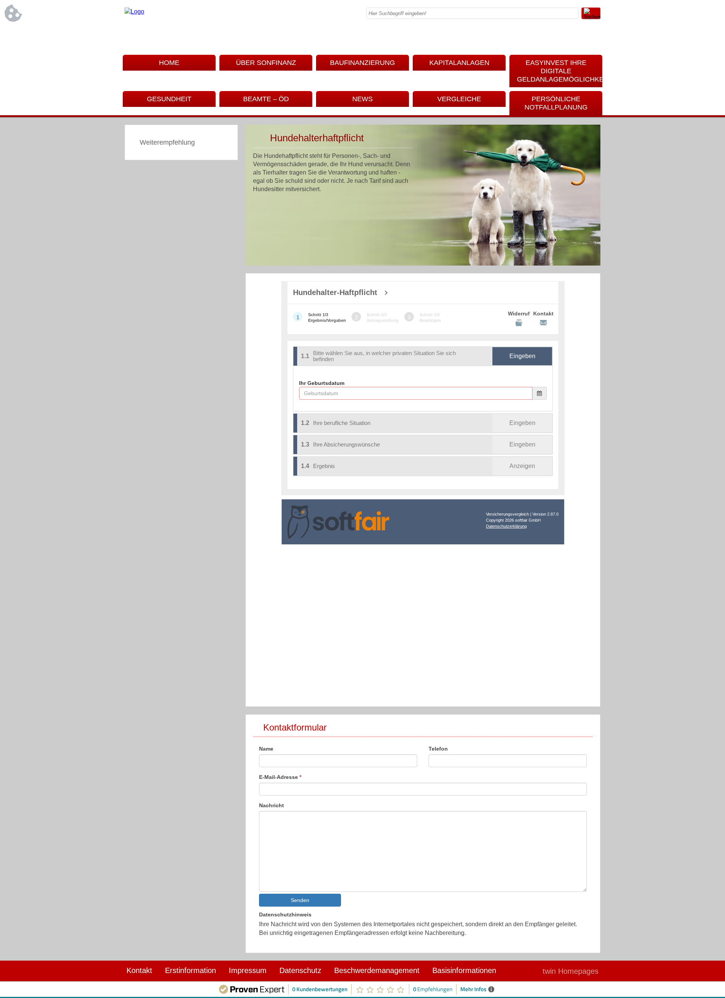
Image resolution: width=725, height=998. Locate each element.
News (362, 99)
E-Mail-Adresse (280, 777)
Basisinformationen (464, 970)
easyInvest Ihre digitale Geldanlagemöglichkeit (559, 71)
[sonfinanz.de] (134, 11)
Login (521, 971)
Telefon (438, 749)
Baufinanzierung (362, 62)
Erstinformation (190, 970)
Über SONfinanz (266, 62)
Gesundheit (169, 99)
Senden (300, 900)
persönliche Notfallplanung (556, 103)
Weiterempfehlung (167, 142)
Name (266, 749)
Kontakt (139, 970)
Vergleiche (459, 99)
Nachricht (271, 805)
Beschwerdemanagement (377, 970)
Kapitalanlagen (459, 62)
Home (169, 62)
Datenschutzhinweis (285, 914)
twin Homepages (571, 971)
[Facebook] (594, 37)
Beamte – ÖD (266, 99)
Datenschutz (300, 970)
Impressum (248, 970)
